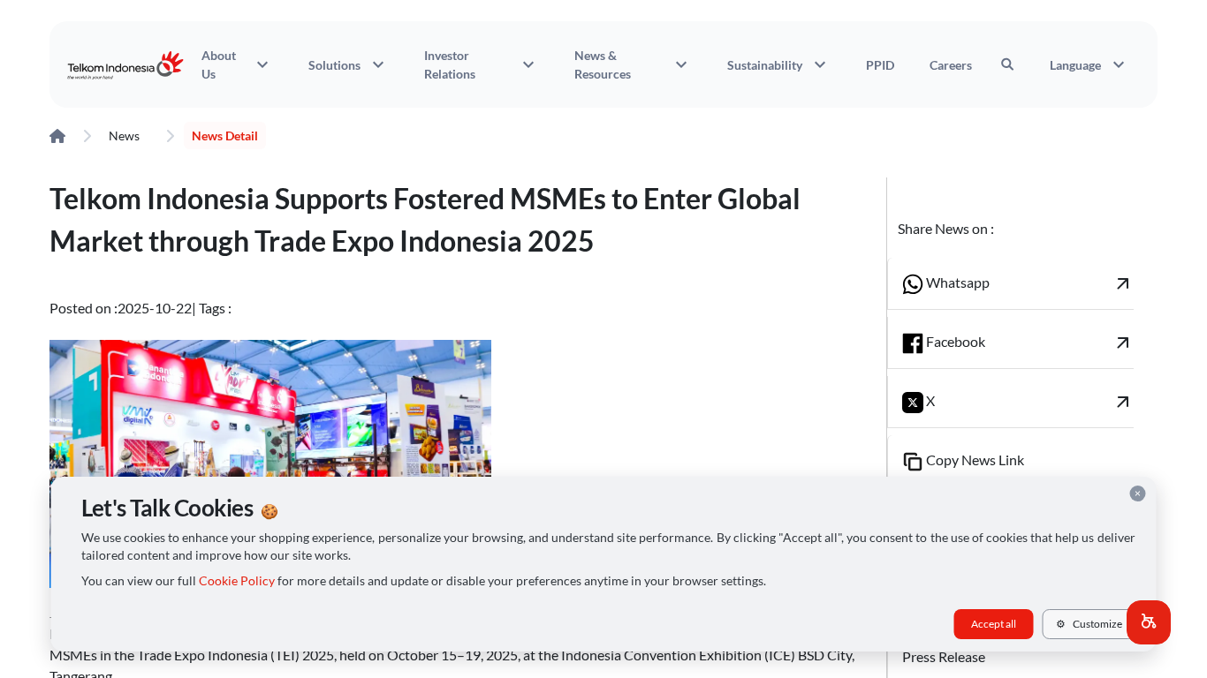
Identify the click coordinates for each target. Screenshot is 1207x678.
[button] (1149, 622)
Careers (951, 64)
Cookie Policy (237, 581)
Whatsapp (1029, 283)
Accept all (993, 623)
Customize (1089, 623)
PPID (880, 64)
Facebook (1029, 342)
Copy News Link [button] (973, 459)
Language (1089, 64)
